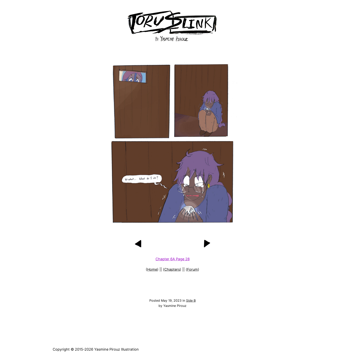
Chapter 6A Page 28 (173, 259)
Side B (191, 300)
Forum (192, 269)
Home (152, 269)
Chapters (172, 269)
